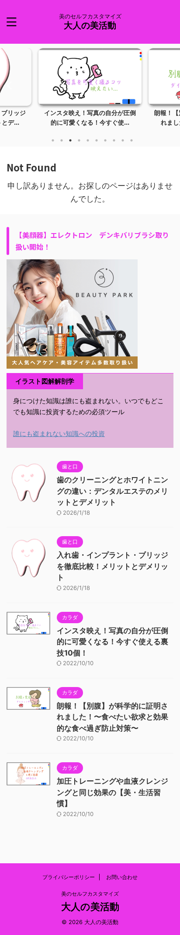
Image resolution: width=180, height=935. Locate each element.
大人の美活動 (90, 25)
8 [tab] (114, 140)
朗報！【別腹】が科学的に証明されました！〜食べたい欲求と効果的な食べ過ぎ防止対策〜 (112, 717)
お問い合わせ (122, 877)
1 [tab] (52, 140)
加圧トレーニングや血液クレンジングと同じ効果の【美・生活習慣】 (112, 792)
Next (172, 85)
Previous (8, 85)
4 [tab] (79, 140)
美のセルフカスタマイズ (90, 893)
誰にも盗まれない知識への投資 (59, 433)
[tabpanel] (90, 89)
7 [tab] (105, 140)
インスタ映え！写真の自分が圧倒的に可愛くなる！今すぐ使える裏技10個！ (112, 641)
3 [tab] (70, 140)
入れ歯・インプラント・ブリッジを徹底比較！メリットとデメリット (112, 566)
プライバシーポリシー (68, 877)
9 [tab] (122, 140)
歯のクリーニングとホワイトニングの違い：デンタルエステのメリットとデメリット (112, 490)
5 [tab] (87, 140)
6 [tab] (96, 140)
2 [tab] (61, 140)
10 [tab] (131, 140)
